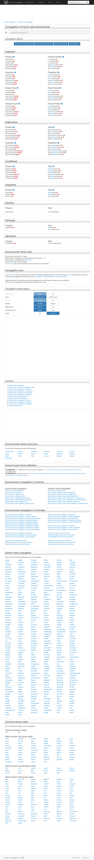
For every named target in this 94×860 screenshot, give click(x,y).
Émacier (59, 611)
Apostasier (47, 565)
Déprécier (8, 602)
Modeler (59, 741)
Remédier (72, 685)
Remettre (59, 818)
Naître (33, 798)
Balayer (7, 745)
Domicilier (47, 608)
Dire (19, 788)
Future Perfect (54, 103)
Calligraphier (34, 576)
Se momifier (21, 650)
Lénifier (59, 641)
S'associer (34, 569)
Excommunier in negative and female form (17, 498)
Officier (20, 657)
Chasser (72, 451)
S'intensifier (60, 636)
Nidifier (20, 655)
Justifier (59, 638)
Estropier (46, 615)
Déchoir (33, 788)
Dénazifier (60, 597)
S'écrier (7, 611)
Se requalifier (9, 692)
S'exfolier (8, 620)
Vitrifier (7, 715)
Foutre (71, 791)
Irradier (20, 638)
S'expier (33, 620)
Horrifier (72, 629)
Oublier (33, 659)
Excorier (46, 618)
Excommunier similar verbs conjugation (20, 404)
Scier (45, 696)
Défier (45, 592)
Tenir (19, 809)
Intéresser (72, 750)
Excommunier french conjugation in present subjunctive (64, 516)
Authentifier (8, 572)
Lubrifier (59, 643)
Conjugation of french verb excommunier (27, 26)
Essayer (20, 750)
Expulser (72, 454)
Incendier (33, 634)
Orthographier (61, 657)
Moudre (20, 798)
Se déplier (72, 599)
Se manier (34, 645)
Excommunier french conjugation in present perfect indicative (23, 518)
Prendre (7, 802)
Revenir (33, 821)
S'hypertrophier (61, 632)
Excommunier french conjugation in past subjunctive (63, 518)
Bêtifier (59, 574)
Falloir (33, 791)
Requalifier (73, 689)
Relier (20, 685)
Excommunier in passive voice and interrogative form (63, 496)
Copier (7, 590)
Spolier (7, 703)
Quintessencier (35, 673)
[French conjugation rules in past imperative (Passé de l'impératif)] (53, 190)
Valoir (7, 811)
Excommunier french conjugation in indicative (18, 514)
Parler (7, 755)
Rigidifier (72, 692)
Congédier (34, 588)
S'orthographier (74, 657)
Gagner (59, 750)
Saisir (45, 773)
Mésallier (33, 648)
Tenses (58, 2)
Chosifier (46, 581)
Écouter (72, 748)
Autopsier (34, 572)
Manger (46, 741)
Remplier (20, 687)
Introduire (21, 816)
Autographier (22, 572)
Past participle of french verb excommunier (60, 537)
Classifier (33, 583)
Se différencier (74, 604)
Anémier (20, 565)
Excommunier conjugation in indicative (20, 389)
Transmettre (73, 821)
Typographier (48, 710)
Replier (20, 689)
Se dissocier (60, 606)
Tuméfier (20, 710)
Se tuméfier (34, 710)
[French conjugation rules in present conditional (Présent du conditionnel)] (13, 166)
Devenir (46, 814)
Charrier (59, 578)
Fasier (71, 622)
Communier (21, 585)
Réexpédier (60, 682)
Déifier (7, 595)
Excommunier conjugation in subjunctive (20, 391)
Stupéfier (8, 705)
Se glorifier (73, 627)
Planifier (33, 666)
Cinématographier (62, 581)
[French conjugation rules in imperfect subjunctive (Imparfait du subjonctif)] (15, 143)
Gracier (7, 629)
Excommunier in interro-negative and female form (19, 503)
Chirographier (22, 581)
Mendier (20, 648)
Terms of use (76, 858)
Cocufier (46, 583)
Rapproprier (21, 678)
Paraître (33, 816)
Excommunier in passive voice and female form (61, 492)
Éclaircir (72, 768)
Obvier (71, 655)
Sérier (7, 698)
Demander (8, 748)
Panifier (7, 662)
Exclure (33, 454)
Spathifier (59, 701)
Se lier (20, 641)
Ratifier (20, 680)
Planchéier (21, 666)
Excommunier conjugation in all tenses (20, 402)
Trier (71, 708)
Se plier (72, 664)
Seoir (6, 807)
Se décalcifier (9, 592)
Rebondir (59, 770)
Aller (6, 779)
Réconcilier (60, 680)
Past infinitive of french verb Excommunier (17, 544)
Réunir (20, 773)
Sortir (45, 821)
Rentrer (59, 757)
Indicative (10, 51)
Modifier (59, 648)
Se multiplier (73, 650)
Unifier (58, 710)
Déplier (59, 599)
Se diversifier (35, 608)
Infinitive (9, 202)
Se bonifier (21, 576)
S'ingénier (60, 634)
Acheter (33, 743)
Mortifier (33, 650)
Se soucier (47, 701)
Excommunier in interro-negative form (16, 501)
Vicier (58, 712)
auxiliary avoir (28, 260)
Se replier (34, 689)
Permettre (72, 816)
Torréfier (59, 708)
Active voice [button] (41, 297)
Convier (72, 588)
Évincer (20, 456)
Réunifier (46, 692)
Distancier (72, 606)
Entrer (7, 750)
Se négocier (73, 652)
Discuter (33, 748)
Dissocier (46, 606)
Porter (45, 755)
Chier (45, 578)
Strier (58, 703)
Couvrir (20, 786)
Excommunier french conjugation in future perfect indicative (22, 529)
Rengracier (60, 687)
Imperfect (9, 72)
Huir (45, 793)
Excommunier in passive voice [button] (24, 44)
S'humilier (34, 632)
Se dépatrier (47, 599)
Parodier (33, 662)
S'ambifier (21, 562)
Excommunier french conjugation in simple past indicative (22, 524)
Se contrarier (60, 588)
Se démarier (73, 595)
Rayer (20, 757)
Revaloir (46, 804)
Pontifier (7, 668)
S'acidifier (34, 560)
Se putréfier (60, 671)
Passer (20, 755)
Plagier (7, 666)
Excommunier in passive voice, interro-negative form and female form (68, 503)
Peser (7, 743)
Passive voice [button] (53, 297)
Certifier (33, 578)
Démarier (59, 595)
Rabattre (20, 818)
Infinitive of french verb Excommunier (16, 540)
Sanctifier (21, 696)
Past (50, 127)
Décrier (20, 592)
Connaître (72, 784)
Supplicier (47, 705)
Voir (58, 809)
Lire (19, 795)
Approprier (34, 567)
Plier (58, 664)
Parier (20, 662)
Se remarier (60, 685)
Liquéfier (20, 643)
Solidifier (7, 701)
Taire (6, 809)
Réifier (7, 685)
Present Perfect (55, 56)
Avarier (46, 572)
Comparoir (34, 784)
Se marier (59, 645)
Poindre (59, 800)
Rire (32, 802)
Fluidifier (7, 625)
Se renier (46, 687)
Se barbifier (21, 574)
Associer (20, 569)
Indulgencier (47, 634)
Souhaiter (46, 759)
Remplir (7, 773)
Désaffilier (72, 602)
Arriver (71, 743)
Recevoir (59, 802)
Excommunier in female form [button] (43, 44)
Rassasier (72, 678)
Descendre (34, 814)
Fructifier (59, 625)
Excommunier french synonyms (18, 396)
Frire (6, 793)
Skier (58, 698)
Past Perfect (53, 87)
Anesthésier (34, 565)
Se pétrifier (8, 664)
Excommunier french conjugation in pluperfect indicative (21, 522)
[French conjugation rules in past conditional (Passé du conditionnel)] (53, 166)
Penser (33, 755)
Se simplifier (47, 698)
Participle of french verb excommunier (59, 533)
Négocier (59, 652)
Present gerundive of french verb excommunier (61, 542)
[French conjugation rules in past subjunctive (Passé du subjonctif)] (53, 127)
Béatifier (33, 574)
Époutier (72, 613)
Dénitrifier (72, 597)
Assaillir (59, 779)
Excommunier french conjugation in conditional (61, 526)
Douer (7, 741)
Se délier (33, 595)
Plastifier (59, 666)
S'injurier (33, 636)
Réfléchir (72, 770)
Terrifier (33, 708)
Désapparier (8, 604)
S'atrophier (60, 569)
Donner (59, 748)
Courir (7, 786)
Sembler (20, 759)
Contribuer (73, 745)
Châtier (72, 578)
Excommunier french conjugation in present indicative (20, 516)
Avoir (6, 732)
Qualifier (72, 671)
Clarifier (7, 583)
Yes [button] (53, 307)
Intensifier (47, 636)
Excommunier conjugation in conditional (20, 393)
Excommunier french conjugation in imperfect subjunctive (64, 520)
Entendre (59, 814)
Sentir (20, 807)
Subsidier (21, 705)
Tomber (72, 759)
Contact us (86, 858)
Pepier (46, 662)
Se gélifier (47, 627)
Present (8, 56)
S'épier (59, 613)
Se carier (72, 576)
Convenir (8, 814)
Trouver (33, 762)
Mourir (46, 795)
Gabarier (72, 625)
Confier (7, 588)
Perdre (59, 816)
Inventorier (8, 638)
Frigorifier (46, 625)
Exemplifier (60, 618)
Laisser (20, 752)
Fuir (19, 793)
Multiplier (59, 650)
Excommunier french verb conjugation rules (21, 387)
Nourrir (46, 770)
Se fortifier (34, 625)
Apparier (59, 565)
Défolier (72, 592)
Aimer (7, 739)
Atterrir (46, 768)
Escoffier (20, 615)
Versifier (46, 712)
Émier (45, 611)
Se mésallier (47, 648)
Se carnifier (8, 578)
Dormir (46, 788)
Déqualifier (34, 602)
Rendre (7, 804)
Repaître (20, 804)
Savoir (71, 804)
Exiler (32, 456)
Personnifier (60, 662)
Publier (7, 671)
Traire (32, 809)
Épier (45, 613)
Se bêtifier (72, 574)
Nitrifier (33, 655)
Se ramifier (47, 675)
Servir (32, 807)
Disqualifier (21, 606)
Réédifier (46, 682)
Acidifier (20, 560)
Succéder (59, 759)
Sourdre (46, 807)
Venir (6, 823)
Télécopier (8, 708)
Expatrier (59, 456)
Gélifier (33, 627)
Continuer (59, 745)
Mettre (33, 795)
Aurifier (72, 569)
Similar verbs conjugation (18, 552)
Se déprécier (22, 602)
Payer (71, 741)
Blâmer (20, 454)
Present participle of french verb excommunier (61, 535)
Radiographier (61, 673)
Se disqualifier (35, 606)
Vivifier (20, 715)
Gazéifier (20, 627)
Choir (71, 781)
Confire (59, 784)
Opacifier (33, 657)
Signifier (20, 698)
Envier (33, 613)
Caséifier (20, 578)
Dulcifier (72, 608)
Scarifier (59, 696)
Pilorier (46, 664)
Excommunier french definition (18, 398)
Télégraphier (22, 708)
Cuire (58, 781)
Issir (71, 793)
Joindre (7, 795)
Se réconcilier (73, 680)
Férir (45, 791)
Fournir (20, 770)
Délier (20, 595)
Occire (58, 798)
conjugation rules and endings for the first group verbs (51, 276)
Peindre (20, 800)
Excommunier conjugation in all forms (20, 400)
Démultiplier (8, 597)
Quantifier (21, 673)
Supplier (33, 705)
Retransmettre (22, 821)
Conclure (46, 784)
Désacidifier (60, 602)
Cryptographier (48, 590)
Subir (58, 773)
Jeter (32, 741)
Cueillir (72, 786)
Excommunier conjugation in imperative (20, 394)
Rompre (59, 804)
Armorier (59, 567)
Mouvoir (59, 795)
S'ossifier (20, 659)
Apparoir (46, 779)
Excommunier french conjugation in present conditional (64, 527)
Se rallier (20, 675)
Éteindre (72, 814)
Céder (58, 739)
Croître (46, 786)
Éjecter (7, 456)
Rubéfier (7, 694)
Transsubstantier (10, 710)
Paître (71, 798)
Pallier (71, 659)
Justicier (46, 638)
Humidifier (8, 632)
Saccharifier (34, 694)
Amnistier (33, 562)
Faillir (6, 791)
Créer (71, 739)
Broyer (46, 739)
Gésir (32, 793)
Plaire (32, 800)
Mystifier (7, 652)
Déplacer (20, 748)
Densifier (7, 599)
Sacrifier (46, 694)
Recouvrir (34, 818)
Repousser (60, 454)
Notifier (59, 655)
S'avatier (59, 572)
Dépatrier (33, 599)
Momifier (7, 650)
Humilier (20, 632)
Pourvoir (72, 800)
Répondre (72, 818)
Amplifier (59, 562)
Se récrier (21, 682)
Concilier (59, 585)
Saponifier (34, 696)
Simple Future (11, 103)
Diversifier (21, 608)
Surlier (71, 705)
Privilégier (47, 668)
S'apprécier (21, 567)
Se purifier (34, 671)
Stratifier (72, 703)
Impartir (33, 768)
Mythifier (20, 652)
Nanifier (46, 652)
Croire (33, 786)
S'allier (7, 562)
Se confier (21, 588)
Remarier (46, 685)
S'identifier (21, 634)
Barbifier (7, 574)
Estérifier (33, 615)
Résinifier (33, 692)
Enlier (19, 613)
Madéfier (72, 643)
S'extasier (21, 622)
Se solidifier (21, 701)
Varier (7, 712)
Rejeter (46, 454)
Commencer (47, 745)
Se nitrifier (47, 655)
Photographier (35, 664)
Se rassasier (9, 680)
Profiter (7, 757)
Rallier (7, 675)
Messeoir (8, 798)
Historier (33, 629)
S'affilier (59, 560)
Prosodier (59, 668)
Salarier (72, 694)
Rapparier (8, 678)
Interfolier (72, 636)
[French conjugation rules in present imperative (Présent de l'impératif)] (13, 190)
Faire (19, 791)
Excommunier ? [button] (74, 44)
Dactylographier (61, 590)
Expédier (72, 620)
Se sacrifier (60, 694)
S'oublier (46, 659)
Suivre (58, 807)
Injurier (20, 636)
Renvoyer (46, 451)
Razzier (33, 680)
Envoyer (20, 741)
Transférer (8, 762)
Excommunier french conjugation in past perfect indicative (22, 526)
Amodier (46, 562)
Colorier (7, 585)
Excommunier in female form (13, 492)
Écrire (71, 788)
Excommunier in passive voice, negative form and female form (66, 498)
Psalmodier (73, 668)
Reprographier (48, 689)
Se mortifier (47, 650)
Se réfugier (73, 682)
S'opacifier (47, 657)
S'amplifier (73, 562)
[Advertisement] (47, 12)
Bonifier (7, 576)
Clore (6, 784)
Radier (46, 673)
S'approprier (47, 567)
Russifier (20, 694)
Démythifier (34, 597)
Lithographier (48, 643)
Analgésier (8, 565)
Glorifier (59, 627)
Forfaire (59, 791)
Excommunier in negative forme (14, 494)
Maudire (20, 451)
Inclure (59, 793)
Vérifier (20, 712)
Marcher (33, 752)
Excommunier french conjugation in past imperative (20, 537)
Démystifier (21, 597)
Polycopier (73, 666)
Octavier (7, 657)
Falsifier (59, 622)
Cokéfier (72, 583)
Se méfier (8, 648)
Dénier (46, 597)
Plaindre (7, 818)
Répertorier (8, 689)
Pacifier (59, 659)
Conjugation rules (14, 270)
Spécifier (72, 701)
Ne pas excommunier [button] (61, 44)
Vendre (20, 823)
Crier (19, 590)
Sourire (59, 821)
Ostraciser (34, 451)
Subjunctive (11, 122)
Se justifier (73, 638)
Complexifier (34, 585)
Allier (71, 560)
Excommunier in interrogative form (15, 496)
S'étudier (20, 618)
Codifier (59, 583)
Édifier (20, 611)
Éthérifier (72, 615)
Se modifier (73, 648)
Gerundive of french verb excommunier (59, 540)
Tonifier (46, 708)
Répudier (59, 689)
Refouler (72, 456)
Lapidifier (33, 641)
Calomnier (47, 576)
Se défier (59, 592)
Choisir (59, 768)
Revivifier (59, 692)
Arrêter (59, 743)
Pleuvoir (46, 800)
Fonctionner (34, 750)
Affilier (45, 560)
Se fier (46, 622)
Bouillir (33, 781)
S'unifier (72, 710)
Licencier (46, 456)
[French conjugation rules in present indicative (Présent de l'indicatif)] (13, 57)
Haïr (19, 768)
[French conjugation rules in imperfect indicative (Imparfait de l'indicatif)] (15, 72)
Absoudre (21, 779)
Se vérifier (34, 712)
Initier (71, 634)
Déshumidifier (22, 604)
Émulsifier (8, 613)
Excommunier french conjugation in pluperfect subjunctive (64, 522)
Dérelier (46, 602)
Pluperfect (52, 72)
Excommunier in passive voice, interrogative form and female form (67, 500)
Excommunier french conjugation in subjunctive (61, 514)
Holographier (47, 629)
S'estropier (60, 615)
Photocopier (21, 664)
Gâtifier (7, 627)
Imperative (10, 184)
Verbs (50, 2)
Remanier (34, 685)
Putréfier (46, 671)
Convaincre (21, 814)
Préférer (72, 755)
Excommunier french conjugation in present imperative (21, 535)
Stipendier (47, 703)
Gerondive (10, 236)
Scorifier (72, 696)
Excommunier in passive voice (56, 490)
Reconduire (8, 458)
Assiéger (33, 739)
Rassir (46, 802)
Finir (6, 768)
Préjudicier (34, 668)
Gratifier (20, 629)
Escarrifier (8, 615)
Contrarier (47, 588)
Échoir (58, 788)
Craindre (59, 786)
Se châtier (8, 581)
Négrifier (7, 655)
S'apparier (73, 565)
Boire (6, 781)
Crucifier (33, 590)
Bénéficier (47, 574)
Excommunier (30, 2)
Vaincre (20, 811)
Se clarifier (21, 583)
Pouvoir (7, 800)
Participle (10, 220)
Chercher (33, 745)
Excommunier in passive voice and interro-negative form (64, 501)
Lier (6, 641)
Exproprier (8, 622)
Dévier (33, 604)
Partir (45, 816)
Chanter (20, 745)
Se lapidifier (47, 641)
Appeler (46, 743)
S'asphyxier (8, 569)
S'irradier (33, 638)
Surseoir (72, 807)
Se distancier (9, 608)
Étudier (7, 618)
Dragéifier (59, 608)
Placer (20, 743)
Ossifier (7, 659)
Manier (20, 645)
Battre (20, 781)
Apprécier (8, 567)
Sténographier (35, 703)
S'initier (7, 636)
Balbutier (72, 572)
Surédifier (59, 705)
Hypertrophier (48, 632)
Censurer (59, 451)
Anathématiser (9, 451)
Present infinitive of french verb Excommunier (18, 542)
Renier (33, 687)
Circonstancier (74, 581)
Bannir (7, 454)
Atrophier (46, 569)
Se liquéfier (34, 643)
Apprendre (47, 811)
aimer (68, 275)
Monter (46, 752)
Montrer (59, 752)
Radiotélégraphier (75, 673)
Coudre (20, 784)
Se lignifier (8, 643)
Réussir (33, 773)
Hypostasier (73, 632)
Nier (32, 652)
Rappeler (33, 757)
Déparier (20, 599)
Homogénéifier (61, 629)
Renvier (72, 687)
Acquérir (33, 779)
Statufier (20, 703)
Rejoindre (46, 818)
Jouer (7, 752)
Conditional (11, 161)
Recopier (8, 682)
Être (19, 732)
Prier (19, 668)
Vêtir (32, 811)
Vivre (45, 809)
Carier (58, 576)
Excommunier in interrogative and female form (18, 500)
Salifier (7, 696)
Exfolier (72, 618)
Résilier (20, 692)
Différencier (60, 604)
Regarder (46, 757)
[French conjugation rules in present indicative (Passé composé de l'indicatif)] (63, 57)
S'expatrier (60, 620)
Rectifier (33, 682)
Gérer (45, 750)
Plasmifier (47, 666)
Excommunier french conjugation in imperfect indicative (21, 520)
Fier (32, 622)
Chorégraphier (35, 581)
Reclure (72, 802)
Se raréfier (60, 678)
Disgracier (8, 606)
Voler (45, 762)
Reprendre (8, 821)
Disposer (46, 748)
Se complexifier (48, 585)
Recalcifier (47, 680)
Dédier (33, 592)
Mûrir (32, 770)
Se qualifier (8, 673)
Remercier (8, 687)
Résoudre (34, 804)
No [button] (40, 307)
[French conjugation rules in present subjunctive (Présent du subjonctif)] (13, 127)
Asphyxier (72, 567)
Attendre (59, 811)
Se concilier (73, 585)
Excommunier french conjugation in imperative (18, 533)
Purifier (20, 671)
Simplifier (33, 698)
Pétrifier (72, 662)
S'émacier (72, 611)
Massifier (72, 645)
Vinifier (72, 712)
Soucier (33, 701)
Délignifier (47, 595)
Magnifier (8, 645)
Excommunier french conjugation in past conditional (63, 529)
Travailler (21, 762)
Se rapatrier (73, 675)
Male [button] (41, 303)
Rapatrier (59, 675)
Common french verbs (15, 406)
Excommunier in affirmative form (14, 490)
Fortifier (20, 625)
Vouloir (72, 809)
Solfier (71, 698)
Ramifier (33, 675)
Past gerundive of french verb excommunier (60, 544)
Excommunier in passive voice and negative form (62, 494)
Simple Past (10, 87)
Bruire (45, 781)
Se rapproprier (35, 678)
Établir (7, 770)
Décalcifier (73, 590)
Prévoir (20, 802)
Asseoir (72, 779)
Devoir (7, 788)
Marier (46, 645)
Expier (20, 620)
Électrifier (33, 611)
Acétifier (7, 560)
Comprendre (73, 811)
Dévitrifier (46, 604)
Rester (7, 759)
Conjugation (41, 2)
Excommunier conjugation (16, 385)
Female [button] (53, 303)
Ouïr (45, 798)
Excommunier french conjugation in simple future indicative (22, 527)
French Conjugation (16, 2)
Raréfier (46, 678)
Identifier (7, 634)
